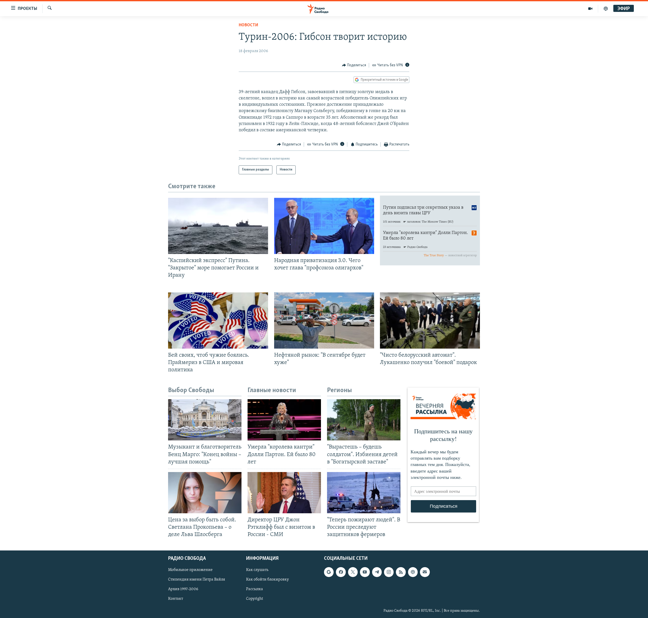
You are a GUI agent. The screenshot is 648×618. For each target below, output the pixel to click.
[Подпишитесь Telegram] (377, 572)
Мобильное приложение (190, 570)
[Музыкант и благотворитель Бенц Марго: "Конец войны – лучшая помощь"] (204, 419)
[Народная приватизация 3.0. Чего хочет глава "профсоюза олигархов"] (324, 226)
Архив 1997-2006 (183, 589)
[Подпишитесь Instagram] (389, 572)
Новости (248, 25)
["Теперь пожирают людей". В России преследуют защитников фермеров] (363, 492)
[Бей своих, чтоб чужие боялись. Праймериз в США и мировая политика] (218, 320)
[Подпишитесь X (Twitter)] (353, 572)
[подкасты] (605, 8)
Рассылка (254, 589)
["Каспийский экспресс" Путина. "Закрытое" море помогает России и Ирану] (218, 226)
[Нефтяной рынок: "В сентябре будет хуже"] (324, 320)
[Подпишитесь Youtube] (365, 572)
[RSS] (401, 572)
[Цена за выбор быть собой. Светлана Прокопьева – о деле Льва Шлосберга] (204, 492)
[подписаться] (425, 572)
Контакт (175, 599)
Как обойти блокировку (267, 580)
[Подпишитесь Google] (329, 572)
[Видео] (590, 8)
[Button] (354, 65)
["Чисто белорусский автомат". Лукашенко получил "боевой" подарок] (430, 320)
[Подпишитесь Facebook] (341, 572)
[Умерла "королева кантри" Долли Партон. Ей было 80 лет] (284, 419)
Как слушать (257, 570)
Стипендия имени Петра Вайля (196, 580)
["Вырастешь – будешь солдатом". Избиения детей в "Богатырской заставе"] (363, 419)
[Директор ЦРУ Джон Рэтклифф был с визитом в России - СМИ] (284, 492)
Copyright (254, 599)
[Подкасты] (413, 572)
